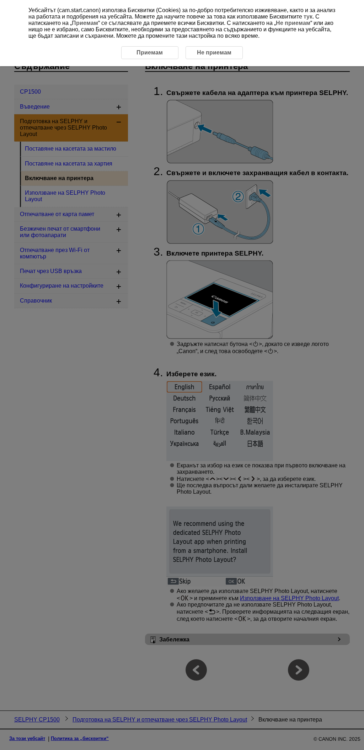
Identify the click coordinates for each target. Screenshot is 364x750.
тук (308, 17)
